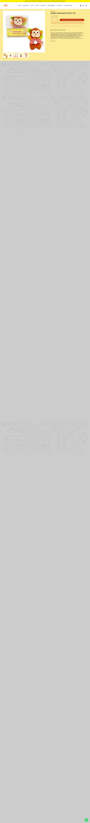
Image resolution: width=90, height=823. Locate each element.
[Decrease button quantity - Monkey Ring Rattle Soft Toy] (52, 20)
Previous (3, 31)
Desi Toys (53, 11)
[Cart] (86, 6)
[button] (32, 5)
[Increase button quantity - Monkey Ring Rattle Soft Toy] (57, 20)
